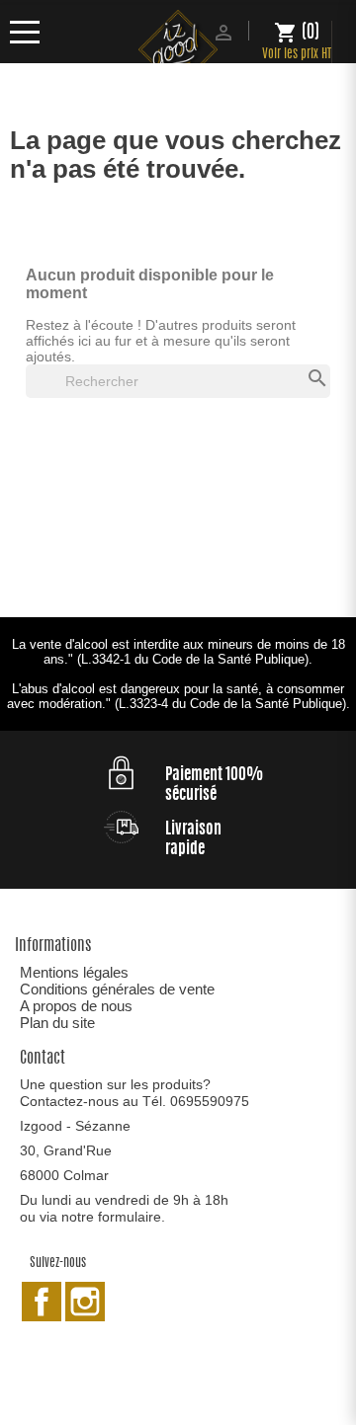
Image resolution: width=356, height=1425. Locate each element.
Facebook (41, 1301)
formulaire (129, 1217)
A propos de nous (76, 1005)
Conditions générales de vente (117, 989)
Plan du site (57, 1022)
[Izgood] (178, 51)
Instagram (85, 1301)
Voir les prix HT (296, 54)
